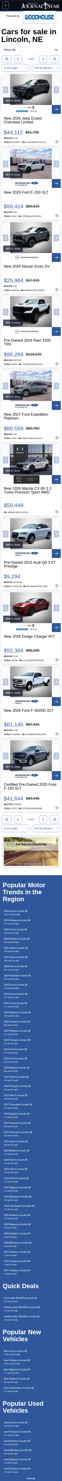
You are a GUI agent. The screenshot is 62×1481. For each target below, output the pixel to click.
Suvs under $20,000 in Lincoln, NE (20, 1300)
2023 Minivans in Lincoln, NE (18, 1244)
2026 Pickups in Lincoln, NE (17, 922)
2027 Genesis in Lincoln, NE (17, 1125)
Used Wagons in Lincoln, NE (17, 1461)
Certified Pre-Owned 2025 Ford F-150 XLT (30, 786)
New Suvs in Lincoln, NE (15, 1353)
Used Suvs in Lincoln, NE (16, 1424)
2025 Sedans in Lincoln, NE (17, 1235)
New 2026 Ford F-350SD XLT (29, 710)
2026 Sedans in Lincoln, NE (17, 1023)
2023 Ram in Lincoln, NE (16, 1161)
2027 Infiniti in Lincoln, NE (16, 1079)
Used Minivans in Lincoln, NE (18, 1452)
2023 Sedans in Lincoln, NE (17, 1217)
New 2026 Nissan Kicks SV (27, 266)
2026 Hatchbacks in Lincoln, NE (19, 1207)
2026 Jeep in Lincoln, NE (16, 950)
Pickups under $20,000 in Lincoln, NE (22, 1309)
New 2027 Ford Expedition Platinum (26, 416)
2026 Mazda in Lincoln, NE (17, 940)
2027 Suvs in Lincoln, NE (16, 959)
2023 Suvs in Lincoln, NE (16, 996)
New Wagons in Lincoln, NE (17, 1371)
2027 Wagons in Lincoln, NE (17, 1189)
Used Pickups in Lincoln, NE (17, 1433)
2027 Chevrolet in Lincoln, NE (18, 1106)
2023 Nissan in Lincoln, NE (17, 1069)
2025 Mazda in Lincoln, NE (17, 1115)
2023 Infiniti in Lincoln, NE (16, 1180)
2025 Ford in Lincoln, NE (15, 1051)
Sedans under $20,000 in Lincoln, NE (22, 1318)
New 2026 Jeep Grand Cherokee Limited (22, 120)
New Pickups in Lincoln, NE (17, 1362)
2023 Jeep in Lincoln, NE (16, 1143)
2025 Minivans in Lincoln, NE (18, 1198)
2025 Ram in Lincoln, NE (16, 1171)
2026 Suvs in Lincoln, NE (16, 913)
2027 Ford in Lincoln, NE (15, 1005)
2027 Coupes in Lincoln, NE (17, 1272)
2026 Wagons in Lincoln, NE (17, 1014)
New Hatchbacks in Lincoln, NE (19, 1390)
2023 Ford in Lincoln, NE (15, 1060)
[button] (5, 89)
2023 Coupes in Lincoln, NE (17, 1263)
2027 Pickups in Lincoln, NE (17, 1032)
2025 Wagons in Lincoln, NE (17, 1226)
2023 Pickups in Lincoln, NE (17, 1042)
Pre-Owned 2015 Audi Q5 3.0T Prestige (30, 564)
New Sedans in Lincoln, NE (17, 1380)
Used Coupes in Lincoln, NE (17, 1470)
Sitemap (31, 1478)
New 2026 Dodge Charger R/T (29, 636)
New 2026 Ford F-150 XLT (26, 192)
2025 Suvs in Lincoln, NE (16, 986)
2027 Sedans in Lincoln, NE (17, 1254)
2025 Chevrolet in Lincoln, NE (18, 1134)
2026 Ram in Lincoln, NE (16, 968)
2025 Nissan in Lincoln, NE (17, 1152)
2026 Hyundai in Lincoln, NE (17, 977)
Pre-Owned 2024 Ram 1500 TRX (27, 342)
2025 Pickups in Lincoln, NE (17, 1088)
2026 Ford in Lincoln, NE (15, 931)
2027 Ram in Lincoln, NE (16, 1097)
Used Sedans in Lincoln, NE (17, 1443)
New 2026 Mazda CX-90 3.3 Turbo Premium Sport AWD (27, 490)
